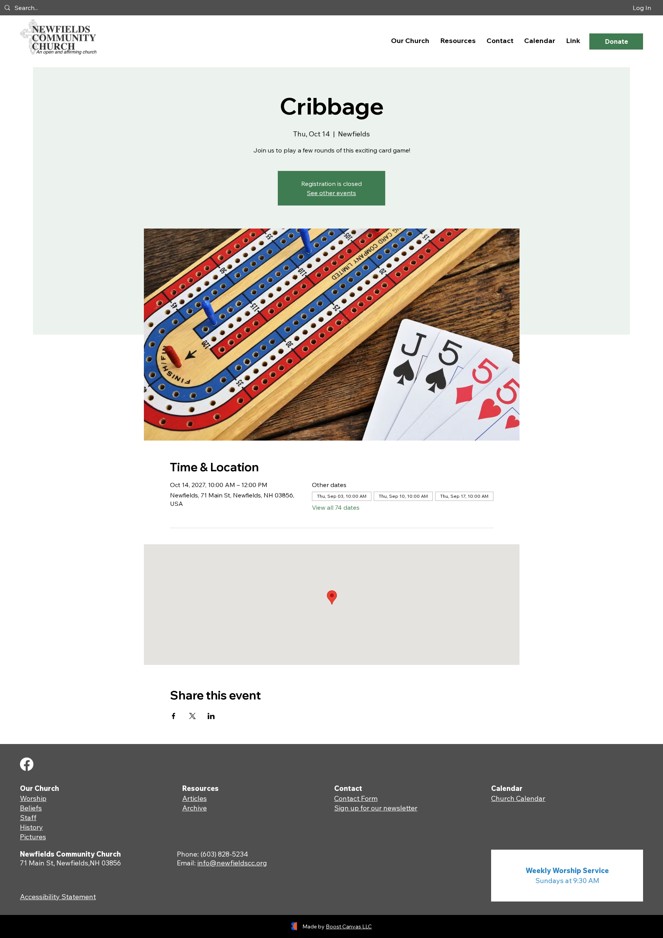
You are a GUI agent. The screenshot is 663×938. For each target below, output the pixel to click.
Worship (33, 798)
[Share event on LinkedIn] (211, 716)
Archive (194, 808)
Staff (28, 817)
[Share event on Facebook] (173, 716)
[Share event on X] (192, 716)
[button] (410, 40)
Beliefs (31, 808)
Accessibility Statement (58, 896)
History (31, 827)
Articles (194, 798)
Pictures (33, 836)
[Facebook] (26, 764)
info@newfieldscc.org (232, 862)
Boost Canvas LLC (349, 926)
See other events (331, 193)
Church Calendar (518, 798)
